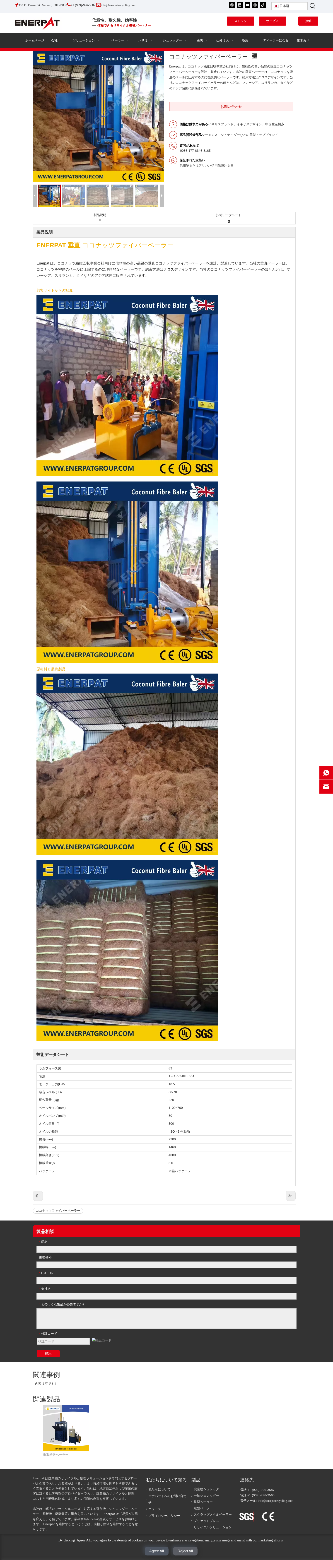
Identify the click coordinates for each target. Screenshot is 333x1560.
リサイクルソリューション (213, 1527)
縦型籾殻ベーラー (55, 1454)
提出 (48, 1353)
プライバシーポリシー (164, 1515)
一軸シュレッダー (206, 1495)
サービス (272, 21)
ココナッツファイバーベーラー (58, 1210)
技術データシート (228, 215)
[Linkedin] (240, 5)
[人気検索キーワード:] (312, 5)
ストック (240, 21)
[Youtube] (247, 5)
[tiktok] (263, 5)
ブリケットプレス (206, 1521)
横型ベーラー (203, 1502)
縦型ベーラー (203, 1508)
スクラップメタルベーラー (213, 1514)
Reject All (185, 1551)
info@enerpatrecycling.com (275, 1500)
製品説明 (100, 215)
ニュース (154, 1509)
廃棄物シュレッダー (208, 1489)
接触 (308, 21)
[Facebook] (232, 5)
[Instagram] (255, 5)
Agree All (156, 1551)
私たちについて (159, 1489)
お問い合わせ (231, 106)
